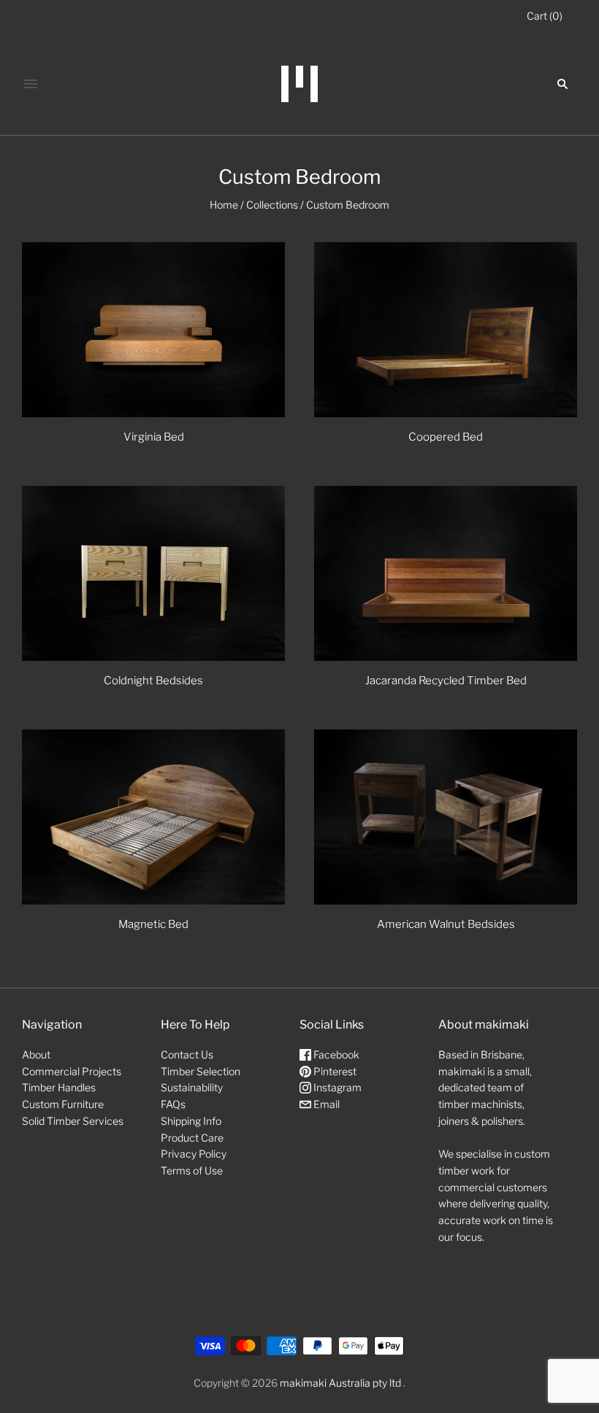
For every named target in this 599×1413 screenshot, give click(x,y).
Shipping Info (191, 1121)
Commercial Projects (71, 1071)
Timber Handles (59, 1087)
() (544, 15)
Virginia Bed (153, 437)
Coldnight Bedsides (153, 680)
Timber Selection (200, 1071)
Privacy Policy (193, 1153)
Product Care (192, 1137)
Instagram (336, 1087)
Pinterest (333, 1071)
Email (325, 1104)
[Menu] (30, 83)
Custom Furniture (63, 1104)
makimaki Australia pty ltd (340, 1383)
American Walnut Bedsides (446, 924)
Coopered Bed (445, 437)
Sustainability (192, 1087)
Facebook (335, 1054)
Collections (272, 204)
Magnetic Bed (153, 924)
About (36, 1054)
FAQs (173, 1104)
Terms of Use (192, 1170)
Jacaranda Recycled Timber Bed (446, 680)
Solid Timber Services (72, 1121)
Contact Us (187, 1054)
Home (224, 204)
